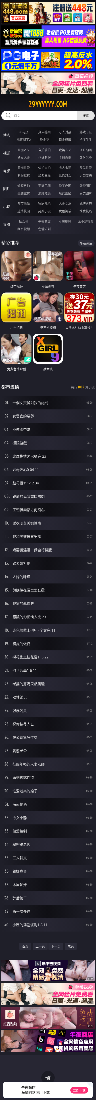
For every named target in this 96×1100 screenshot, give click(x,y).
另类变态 (85, 175)
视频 (6, 153)
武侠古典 (85, 203)
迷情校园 (23, 211)
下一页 (56, 946)
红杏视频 (23, 229)
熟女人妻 (23, 157)
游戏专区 (85, 132)
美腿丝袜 (23, 193)
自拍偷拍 (44, 150)
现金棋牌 (65, 139)
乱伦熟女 (65, 175)
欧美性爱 (85, 168)
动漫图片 (85, 185)
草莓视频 (65, 221)
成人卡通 (65, 168)
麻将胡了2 (24, 139)
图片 (6, 188)
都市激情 (23, 203)
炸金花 (44, 139)
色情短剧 (44, 229)
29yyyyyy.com (48, 104)
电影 (6, 170)
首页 (25, 946)
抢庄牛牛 (85, 139)
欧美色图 (65, 185)
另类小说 (44, 211)
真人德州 (44, 132)
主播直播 (65, 157)
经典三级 (44, 175)
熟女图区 (65, 193)
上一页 (40, 946)
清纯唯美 (44, 193)
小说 (6, 206)
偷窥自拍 (23, 185)
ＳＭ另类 (85, 157)
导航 (6, 224)
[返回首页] (90, 1091)
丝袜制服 (44, 157)
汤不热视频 (86, 221)
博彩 (6, 135)
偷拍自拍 (44, 168)
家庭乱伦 (44, 203)
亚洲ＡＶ (23, 150)
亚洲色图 (44, 185)
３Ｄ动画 (85, 150)
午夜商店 (44, 221)
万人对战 (65, 132)
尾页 (71, 946)
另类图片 (85, 193)
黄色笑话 (65, 211)
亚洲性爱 (23, 168)
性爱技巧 (85, 211)
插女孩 (23, 221)
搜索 (86, 115)
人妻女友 (65, 203)
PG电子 (24, 132)
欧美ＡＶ (65, 150)
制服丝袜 (23, 175)
